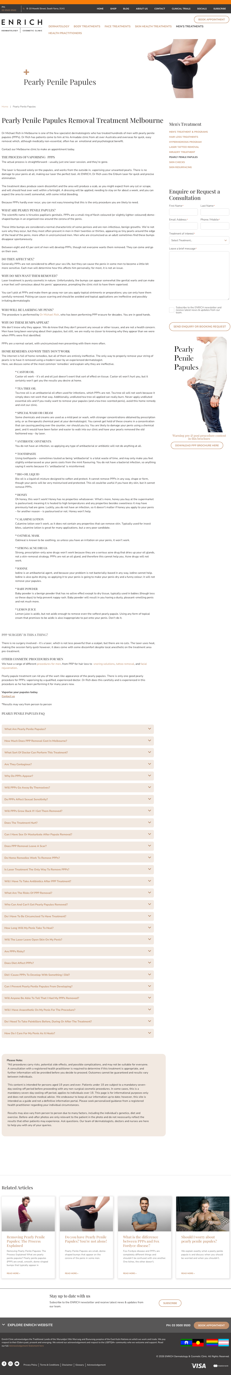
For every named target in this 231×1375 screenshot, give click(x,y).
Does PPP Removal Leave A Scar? (25, 846)
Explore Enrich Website (30, 1325)
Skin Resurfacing (180, 167)
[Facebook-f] (4, 1363)
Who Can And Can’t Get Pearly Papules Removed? (36, 904)
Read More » (13, 1273)
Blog (126, 8)
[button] (78, 729)
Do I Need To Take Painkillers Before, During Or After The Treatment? (48, 1021)
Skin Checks (177, 162)
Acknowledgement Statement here (26, 1345)
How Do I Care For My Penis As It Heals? (29, 1033)
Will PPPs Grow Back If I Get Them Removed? (33, 811)
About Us (142, 8)
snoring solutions (104, 664)
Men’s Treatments (189, 26)
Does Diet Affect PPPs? (19, 963)
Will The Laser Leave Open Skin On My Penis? (33, 939)
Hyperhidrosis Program (185, 142)
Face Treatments (118, 26)
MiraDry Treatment (182, 152)
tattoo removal (125, 664)
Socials (202, 8)
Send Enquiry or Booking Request (200, 326)
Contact (159, 8)
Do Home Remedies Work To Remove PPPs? (32, 858)
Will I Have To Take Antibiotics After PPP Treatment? (37, 881)
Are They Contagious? (18, 764)
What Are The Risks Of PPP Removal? (28, 893)
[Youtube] (17, 1363)
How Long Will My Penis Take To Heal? (28, 928)
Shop (113, 8)
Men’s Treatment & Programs (188, 131)
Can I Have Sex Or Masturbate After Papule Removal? (38, 834)
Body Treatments (87, 26)
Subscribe (219, 8)
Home (100, 8)
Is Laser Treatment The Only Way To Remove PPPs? (36, 869)
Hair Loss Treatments (183, 137)
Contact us (8, 696)
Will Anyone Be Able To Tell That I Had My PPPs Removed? (41, 998)
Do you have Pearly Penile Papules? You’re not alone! (86, 1238)
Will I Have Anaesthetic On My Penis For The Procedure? (39, 1010)
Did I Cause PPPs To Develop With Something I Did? (37, 975)
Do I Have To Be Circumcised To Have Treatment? (35, 916)
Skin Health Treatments (153, 26)
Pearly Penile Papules (183, 157)
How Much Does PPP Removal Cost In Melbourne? (35, 741)
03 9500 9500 (9, 10)
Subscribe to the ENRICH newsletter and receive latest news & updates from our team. (199, 310)
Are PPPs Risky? (14, 951)
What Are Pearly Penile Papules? (25, 729)
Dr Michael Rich (49, 315)
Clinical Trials (181, 8)
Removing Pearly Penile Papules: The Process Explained (26, 1241)
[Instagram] (10, 1363)
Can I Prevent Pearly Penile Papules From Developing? (38, 986)
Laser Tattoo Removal (184, 147)
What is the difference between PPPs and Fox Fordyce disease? (141, 1241)
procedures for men (49, 664)
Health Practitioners (65, 33)
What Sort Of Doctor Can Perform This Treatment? (36, 752)
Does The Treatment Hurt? (20, 823)
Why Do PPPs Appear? (18, 776)
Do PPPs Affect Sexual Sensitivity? (26, 799)
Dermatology (59, 26)
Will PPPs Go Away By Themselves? (27, 787)
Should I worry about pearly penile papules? (199, 1238)
